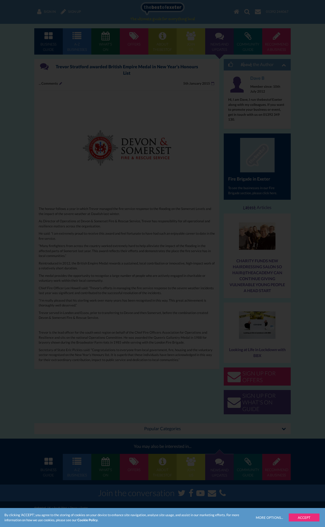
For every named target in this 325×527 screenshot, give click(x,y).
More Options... (269, 517)
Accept (304, 517)
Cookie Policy (87, 520)
